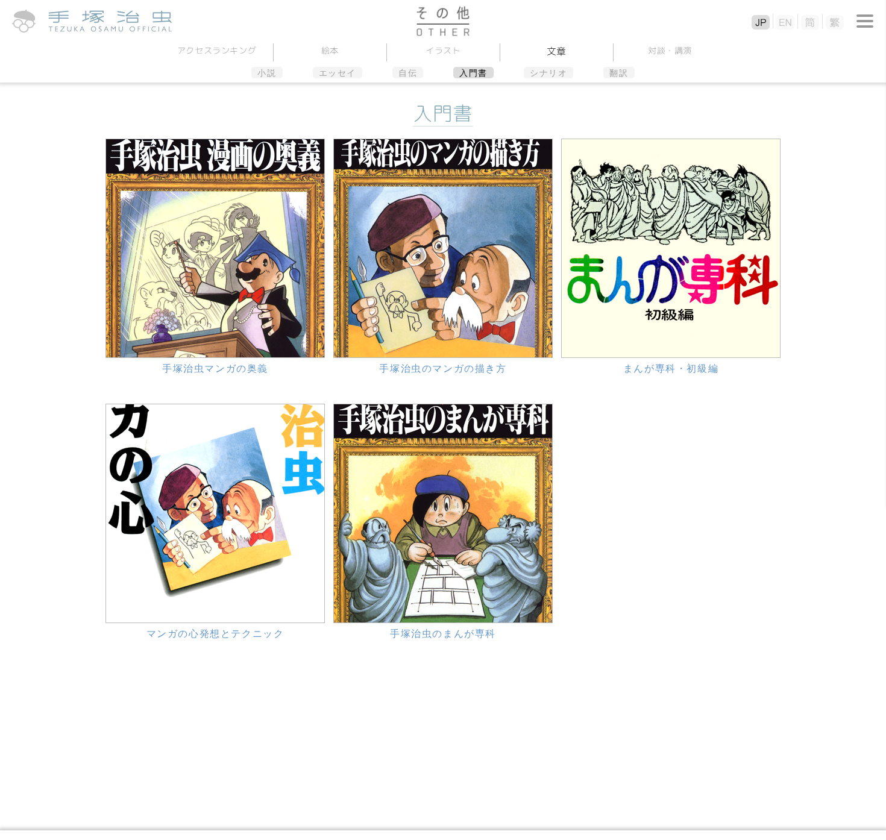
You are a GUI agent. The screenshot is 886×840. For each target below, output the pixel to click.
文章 (556, 51)
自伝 (407, 73)
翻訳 (618, 73)
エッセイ (337, 73)
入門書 (473, 73)
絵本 (329, 50)
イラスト (443, 50)
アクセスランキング (216, 50)
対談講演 (669, 50)
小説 (266, 73)
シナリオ (548, 73)
